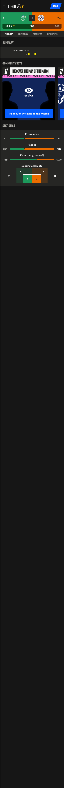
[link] (4, 18)
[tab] (9, 34)
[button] (4, 6)
